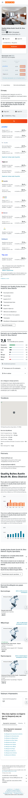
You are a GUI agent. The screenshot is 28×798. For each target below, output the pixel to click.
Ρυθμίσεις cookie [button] (5, 278)
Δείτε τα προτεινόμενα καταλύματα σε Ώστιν (21, 656)
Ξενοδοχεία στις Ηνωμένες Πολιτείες (13, 791)
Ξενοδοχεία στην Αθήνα (10, 746)
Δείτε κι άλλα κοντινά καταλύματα (21, 591)
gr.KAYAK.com (10, 789)
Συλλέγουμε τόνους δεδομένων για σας (12, 778)
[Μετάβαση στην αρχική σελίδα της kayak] (9, 2)
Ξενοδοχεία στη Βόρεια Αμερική (13, 790)
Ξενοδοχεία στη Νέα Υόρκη (10, 740)
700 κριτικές (15, 32)
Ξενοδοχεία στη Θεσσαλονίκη (11, 736)
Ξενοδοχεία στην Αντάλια (10, 753)
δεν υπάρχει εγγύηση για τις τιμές (9, 771)
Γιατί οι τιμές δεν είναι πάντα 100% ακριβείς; (12, 781)
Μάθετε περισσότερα (7, 270)
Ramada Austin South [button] (6, 610)
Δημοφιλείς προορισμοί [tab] (9, 723)
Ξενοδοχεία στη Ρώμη (9, 748)
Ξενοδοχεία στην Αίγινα (10, 742)
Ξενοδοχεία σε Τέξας (7, 793)
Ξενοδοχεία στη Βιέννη (9, 750)
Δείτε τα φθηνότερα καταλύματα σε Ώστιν (21, 623)
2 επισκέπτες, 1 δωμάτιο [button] (10, 42)
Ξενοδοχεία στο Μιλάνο (10, 755)
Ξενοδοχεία (16, 789)
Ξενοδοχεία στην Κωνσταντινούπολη (13, 734)
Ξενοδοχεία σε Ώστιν (18, 793)
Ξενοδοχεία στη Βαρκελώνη (11, 738)
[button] (2, 2)
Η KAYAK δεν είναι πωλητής (9, 775)
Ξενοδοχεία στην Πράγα (10, 744)
